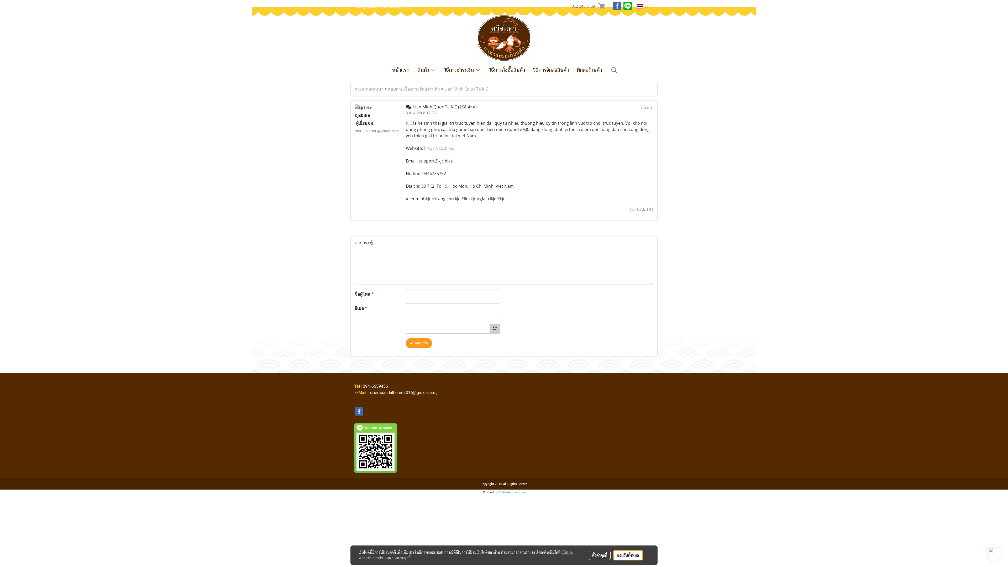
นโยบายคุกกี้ (401, 557)
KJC (409, 123)
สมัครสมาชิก (391, 6)
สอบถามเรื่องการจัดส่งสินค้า (414, 89)
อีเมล (361, 308)
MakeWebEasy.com (512, 492)
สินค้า (424, 70)
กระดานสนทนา (369, 89)
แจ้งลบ (647, 108)
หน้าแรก (401, 70)
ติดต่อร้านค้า (589, 70)
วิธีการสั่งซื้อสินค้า (507, 70)
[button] (614, 70)
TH (646, 6)
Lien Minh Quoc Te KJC (466, 89)
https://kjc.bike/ (439, 148)
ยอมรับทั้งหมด (628, 555)
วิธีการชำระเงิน (460, 70)
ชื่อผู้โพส (364, 294)
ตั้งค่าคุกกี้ (599, 555)
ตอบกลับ (420, 343)
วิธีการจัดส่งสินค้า (551, 70)
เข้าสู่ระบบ (366, 6)
